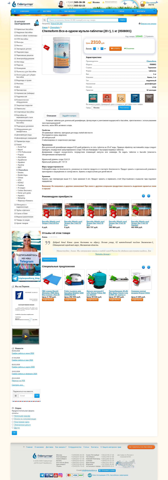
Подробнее (48, 299)
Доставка (47, 11)
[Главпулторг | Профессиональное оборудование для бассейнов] (23, 4)
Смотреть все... (18, 385)
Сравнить (150, 36)
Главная (29, 447)
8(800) (76, 5)
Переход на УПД (18, 381)
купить (116, 49)
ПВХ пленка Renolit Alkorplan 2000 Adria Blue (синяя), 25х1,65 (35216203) (50, 294)
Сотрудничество (97, 11)
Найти (122, 20)
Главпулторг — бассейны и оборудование (43, 456)
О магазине (24, 11)
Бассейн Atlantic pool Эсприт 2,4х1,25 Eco (51, 222)
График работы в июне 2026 (23, 353)
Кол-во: (89, 48)
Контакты (141, 11)
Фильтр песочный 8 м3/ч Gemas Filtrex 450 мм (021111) (96, 293)
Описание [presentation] (51, 116)
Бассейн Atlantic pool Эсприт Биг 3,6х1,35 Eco (73, 223)
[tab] (51, 115)
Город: (88, 108)
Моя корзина (151, 2)
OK (37, 396)
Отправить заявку (108, 470)
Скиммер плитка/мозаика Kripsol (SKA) (140, 292)
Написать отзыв (49, 259)
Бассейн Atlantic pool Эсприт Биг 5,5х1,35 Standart (140, 223)
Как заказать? (70, 11)
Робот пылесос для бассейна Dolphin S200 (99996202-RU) (73, 293)
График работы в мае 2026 (22, 360)
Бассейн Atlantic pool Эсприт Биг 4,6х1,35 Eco (95, 223)
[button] (102, 48)
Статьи (121, 11)
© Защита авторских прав (111, 447)
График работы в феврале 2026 (24, 374)
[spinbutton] (98, 48)
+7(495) (75, 2)
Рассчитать (124, 108)
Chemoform (151, 61)
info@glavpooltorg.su (89, 470)
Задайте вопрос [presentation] (69, 116)
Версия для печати (148, 24)
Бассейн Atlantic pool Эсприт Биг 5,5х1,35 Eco (118, 223)
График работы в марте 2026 (23, 367)
